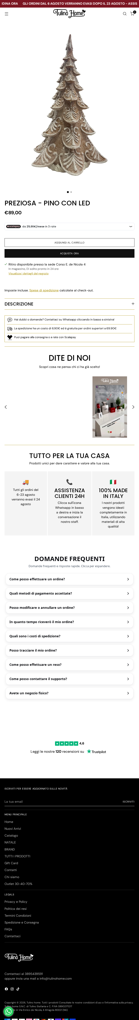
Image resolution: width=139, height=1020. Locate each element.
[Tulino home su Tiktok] (18, 989)
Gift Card (11, 863)
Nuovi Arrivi (13, 829)
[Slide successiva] (133, 407)
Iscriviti (128, 801)
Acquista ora (69, 253)
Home (9, 822)
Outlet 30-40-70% (18, 884)
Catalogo (11, 835)
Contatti (11, 870)
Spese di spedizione (44, 290)
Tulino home (34, 1002)
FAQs (8, 929)
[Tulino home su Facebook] (7, 989)
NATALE (10, 842)
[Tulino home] (69, 14)
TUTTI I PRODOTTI (17, 856)
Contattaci (12, 936)
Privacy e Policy (16, 902)
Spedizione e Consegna (22, 922)
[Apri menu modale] (6, 13)
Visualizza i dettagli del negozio (29, 273)
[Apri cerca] (125, 13)
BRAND (10, 849)
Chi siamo (12, 877)
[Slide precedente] (6, 407)
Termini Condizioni (18, 916)
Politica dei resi (16, 909)
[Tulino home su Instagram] (12, 989)
